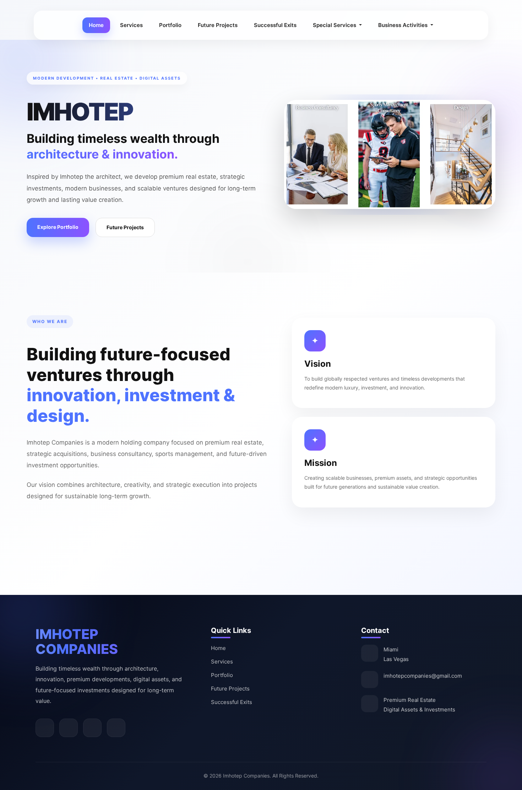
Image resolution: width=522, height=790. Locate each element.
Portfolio (170, 25)
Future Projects (218, 25)
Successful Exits (275, 25)
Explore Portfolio (57, 227)
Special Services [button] (335, 25)
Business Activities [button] (403, 25)
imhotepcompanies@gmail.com (423, 675)
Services (131, 25)
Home (96, 25)
